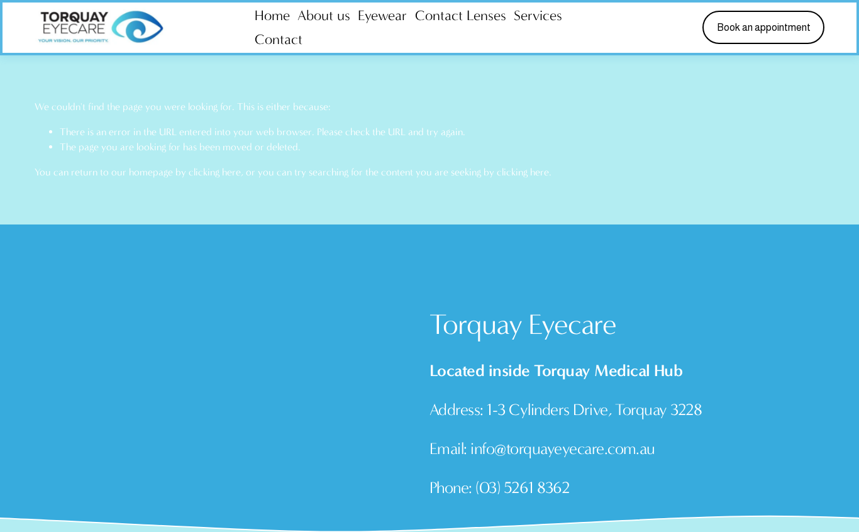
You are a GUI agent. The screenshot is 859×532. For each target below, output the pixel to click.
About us (323, 15)
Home (272, 15)
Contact (278, 39)
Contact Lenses (460, 15)
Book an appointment (764, 27)
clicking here (215, 172)
